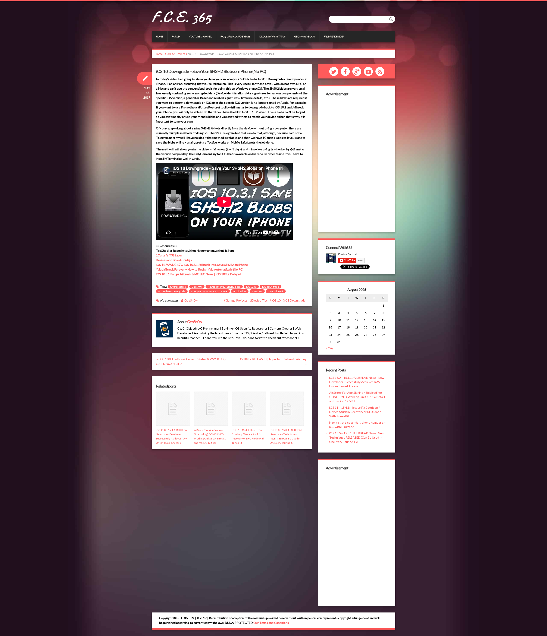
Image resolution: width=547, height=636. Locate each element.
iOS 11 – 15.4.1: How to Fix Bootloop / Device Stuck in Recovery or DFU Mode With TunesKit (355, 412)
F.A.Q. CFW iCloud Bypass (235, 36)
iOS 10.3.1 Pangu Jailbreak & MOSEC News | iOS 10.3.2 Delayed (198, 274)
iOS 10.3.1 (251, 286)
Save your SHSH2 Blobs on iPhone (209, 291)
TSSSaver (257, 291)
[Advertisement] (357, 163)
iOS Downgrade (295, 300)
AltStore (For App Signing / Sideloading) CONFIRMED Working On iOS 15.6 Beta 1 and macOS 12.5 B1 (357, 397)
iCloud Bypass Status (272, 36)
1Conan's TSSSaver (169, 255)
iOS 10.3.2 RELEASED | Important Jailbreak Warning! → (273, 361)
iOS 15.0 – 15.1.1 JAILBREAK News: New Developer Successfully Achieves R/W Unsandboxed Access (356, 382)
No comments (169, 300)
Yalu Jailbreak (275, 291)
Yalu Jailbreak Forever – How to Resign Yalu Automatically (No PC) (199, 269)
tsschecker (239, 291)
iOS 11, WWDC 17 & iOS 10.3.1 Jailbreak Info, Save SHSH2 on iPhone (202, 264)
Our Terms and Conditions (271, 622)
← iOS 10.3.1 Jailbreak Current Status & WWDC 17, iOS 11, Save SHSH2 (191, 361)
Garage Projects (176, 54)
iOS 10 (276, 300)
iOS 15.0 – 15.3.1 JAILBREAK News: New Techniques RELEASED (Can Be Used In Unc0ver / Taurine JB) (356, 437)
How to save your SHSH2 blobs (224, 286)
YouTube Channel (200, 36)
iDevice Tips (259, 300)
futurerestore (178, 286)
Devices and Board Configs (174, 260)
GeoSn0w (197, 286)
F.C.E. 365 (181, 17)
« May (329, 348)
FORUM (176, 36)
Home (159, 36)
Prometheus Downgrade (171, 291)
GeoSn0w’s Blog (304, 36)
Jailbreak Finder (334, 36)
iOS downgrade (270, 286)
